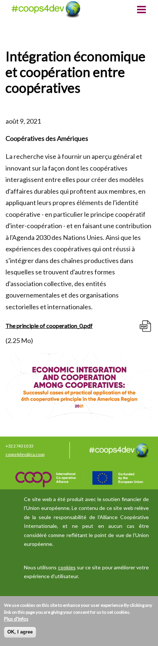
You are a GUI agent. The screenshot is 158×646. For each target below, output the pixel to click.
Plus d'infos (16, 619)
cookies (67, 567)
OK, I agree (20, 632)
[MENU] (141, 10)
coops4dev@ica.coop (25, 454)
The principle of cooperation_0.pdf (49, 325)
